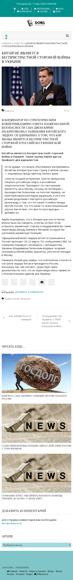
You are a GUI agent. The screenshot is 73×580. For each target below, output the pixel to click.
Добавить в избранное (28, 291)
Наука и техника (37, 571)
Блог (61, 8)
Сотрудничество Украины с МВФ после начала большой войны (52, 321)
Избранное (42, 574)
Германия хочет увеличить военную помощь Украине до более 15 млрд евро (32, 497)
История (20, 574)
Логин (43, 11)
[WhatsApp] (32, 282)
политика (25, 299)
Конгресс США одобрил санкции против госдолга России (34, 397)
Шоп (58, 11)
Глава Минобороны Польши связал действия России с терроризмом (36, 447)
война (8, 299)
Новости (18, 43)
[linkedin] (14, 282)
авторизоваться (11, 523)
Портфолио (43, 8)
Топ (25, 8)
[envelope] (41, 282)
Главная (6, 43)
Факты (59, 571)
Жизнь (50, 571)
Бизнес (10, 574)
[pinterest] (23, 282)
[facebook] (5, 282)
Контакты (25, 11)
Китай (16, 299)
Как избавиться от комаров (20, 317)
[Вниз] (14, 8)
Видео (29, 574)
